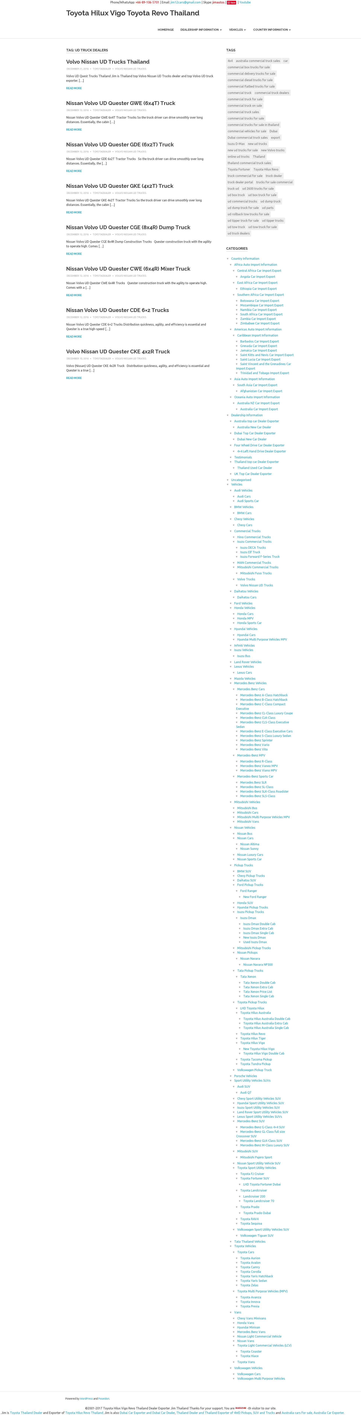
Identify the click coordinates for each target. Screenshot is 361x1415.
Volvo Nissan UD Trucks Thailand (107, 62)
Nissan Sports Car (249, 859)
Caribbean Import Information (257, 335)
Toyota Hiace (249, 1356)
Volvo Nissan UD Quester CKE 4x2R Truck (118, 351)
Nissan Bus (244, 833)
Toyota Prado (249, 1207)
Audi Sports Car (248, 501)
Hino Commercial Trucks (254, 537)
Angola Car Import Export (257, 276)
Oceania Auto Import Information (257, 397)
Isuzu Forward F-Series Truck (260, 556)
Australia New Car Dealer (254, 427)
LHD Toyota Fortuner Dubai (262, 1184)
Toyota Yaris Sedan (253, 1280)
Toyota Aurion (250, 1258)
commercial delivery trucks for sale (251, 73)
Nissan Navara (250, 958)
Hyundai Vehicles (245, 629)
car (286, 60)
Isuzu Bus (243, 656)
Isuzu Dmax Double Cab (259, 924)
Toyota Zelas (249, 1285)
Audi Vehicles (243, 490)
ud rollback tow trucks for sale (248, 214)
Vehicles (236, 29)
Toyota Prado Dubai (257, 1213)
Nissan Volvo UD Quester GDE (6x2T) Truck (120, 145)
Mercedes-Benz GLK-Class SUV (261, 1140)
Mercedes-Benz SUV (251, 1121)
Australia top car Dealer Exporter (256, 421)
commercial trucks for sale (246, 118)
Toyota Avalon (250, 1262)
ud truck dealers (239, 233)
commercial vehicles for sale (247, 131)
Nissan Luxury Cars (250, 854)
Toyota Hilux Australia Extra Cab (265, 1023)
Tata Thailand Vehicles (249, 1241)
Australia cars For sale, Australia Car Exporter (313, 1412)
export (275, 137)
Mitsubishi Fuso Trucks (256, 573)
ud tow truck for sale (262, 227)
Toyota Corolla (250, 1271)
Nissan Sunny (249, 848)
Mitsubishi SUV (247, 1151)
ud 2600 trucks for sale (258, 188)
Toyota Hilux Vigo (252, 1043)
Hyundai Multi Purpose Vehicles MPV (262, 639)
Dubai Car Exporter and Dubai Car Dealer (147, 1412)
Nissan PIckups (247, 952)
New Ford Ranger (255, 896)
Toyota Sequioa (251, 1223)
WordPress (86, 1398)
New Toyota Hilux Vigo (259, 1049)
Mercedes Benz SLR (253, 782)
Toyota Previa (249, 1306)
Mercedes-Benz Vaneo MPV (259, 766)
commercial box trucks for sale (249, 67)
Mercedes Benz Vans (251, 1332)
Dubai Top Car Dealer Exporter (255, 433)
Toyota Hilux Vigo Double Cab (263, 1053)
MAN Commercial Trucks (254, 562)
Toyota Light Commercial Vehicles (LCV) (264, 1345)
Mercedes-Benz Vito (254, 749)
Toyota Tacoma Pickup (256, 1059)
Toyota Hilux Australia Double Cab (266, 1018)
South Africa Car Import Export (261, 314)
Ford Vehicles (243, 603)
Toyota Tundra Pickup (255, 1064)
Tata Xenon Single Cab (258, 996)
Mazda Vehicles (245, 678)
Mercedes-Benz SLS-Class (257, 796)
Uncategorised (241, 480)
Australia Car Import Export (259, 409)
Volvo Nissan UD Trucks (130, 68)
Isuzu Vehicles (243, 650)
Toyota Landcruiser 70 (258, 1201)
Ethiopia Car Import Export (258, 288)
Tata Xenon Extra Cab (258, 987)
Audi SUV (243, 1086)
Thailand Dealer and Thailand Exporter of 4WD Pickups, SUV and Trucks (225, 1412)
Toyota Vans (246, 1362)
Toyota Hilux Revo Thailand (84, 1412)
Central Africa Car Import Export (259, 270)
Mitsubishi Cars (247, 812)
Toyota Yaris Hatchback (256, 1276)
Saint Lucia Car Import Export (260, 359)
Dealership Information (199, 29)
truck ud (233, 188)
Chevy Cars (244, 525)
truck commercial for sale (245, 175)
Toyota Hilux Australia (255, 1012)
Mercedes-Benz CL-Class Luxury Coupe (266, 713)
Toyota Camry (250, 1267)
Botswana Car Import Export (259, 300)
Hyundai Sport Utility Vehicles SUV (260, 1103)
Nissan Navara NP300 (258, 964)
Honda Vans (245, 1322)
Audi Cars (244, 496)
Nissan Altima (249, 844)
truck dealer (274, 175)
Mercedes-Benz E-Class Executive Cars (266, 731)
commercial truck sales (243, 112)
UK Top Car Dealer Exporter (253, 473)
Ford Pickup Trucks (250, 884)
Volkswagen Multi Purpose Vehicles (261, 1378)
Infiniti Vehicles (244, 645)
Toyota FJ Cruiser (252, 1173)
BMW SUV (244, 871)
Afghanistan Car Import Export (261, 391)
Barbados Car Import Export (259, 341)
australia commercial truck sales (258, 60)
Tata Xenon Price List (257, 991)
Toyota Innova (250, 1301)
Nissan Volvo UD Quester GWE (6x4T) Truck (120, 103)
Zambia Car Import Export (258, 318)
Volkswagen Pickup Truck (254, 1070)
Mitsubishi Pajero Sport (256, 1157)
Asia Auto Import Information (254, 379)
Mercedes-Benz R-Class (256, 761)
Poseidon (103, 1398)
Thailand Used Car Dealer (254, 467)
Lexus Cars (244, 672)
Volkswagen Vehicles (248, 1368)
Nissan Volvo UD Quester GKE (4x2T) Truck (119, 186)
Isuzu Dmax (248, 918)
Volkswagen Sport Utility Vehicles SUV (263, 1229)
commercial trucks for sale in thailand (253, 124)
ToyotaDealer (102, 68)
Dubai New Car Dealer (252, 439)
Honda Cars (245, 613)
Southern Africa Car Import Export (260, 294)
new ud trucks (257, 143)
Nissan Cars (245, 838)
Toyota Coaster (251, 1351)
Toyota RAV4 (249, 1219)
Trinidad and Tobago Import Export (264, 373)
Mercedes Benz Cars (251, 689)
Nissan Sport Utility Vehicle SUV (259, 1163)
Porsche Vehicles (245, 1076)
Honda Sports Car (249, 623)
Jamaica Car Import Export (258, 350)
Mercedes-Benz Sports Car (255, 776)
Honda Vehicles (244, 607)
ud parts (268, 207)
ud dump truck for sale (243, 207)
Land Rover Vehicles (248, 662)
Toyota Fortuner (239, 169)
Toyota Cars (245, 1252)
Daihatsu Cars (246, 597)
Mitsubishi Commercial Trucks (257, 567)
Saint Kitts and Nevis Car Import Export (267, 355)
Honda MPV (245, 618)
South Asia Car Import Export (257, 385)
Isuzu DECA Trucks (253, 547)
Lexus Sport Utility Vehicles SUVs (259, 1116)
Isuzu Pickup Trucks (250, 912)
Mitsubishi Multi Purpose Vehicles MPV (263, 817)
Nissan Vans (245, 1341)
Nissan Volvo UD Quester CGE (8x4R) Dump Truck (128, 227)
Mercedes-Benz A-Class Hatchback (264, 695)
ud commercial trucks (242, 201)
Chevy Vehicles (244, 519)
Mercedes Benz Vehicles (250, 683)
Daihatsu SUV (246, 880)
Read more (74, 88)
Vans (237, 1312)
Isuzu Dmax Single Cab (258, 933)
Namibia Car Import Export (258, 309)
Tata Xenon (248, 976)
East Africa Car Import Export (257, 282)
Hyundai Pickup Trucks (252, 907)
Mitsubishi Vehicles (247, 802)
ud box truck (236, 195)
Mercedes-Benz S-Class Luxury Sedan (265, 735)
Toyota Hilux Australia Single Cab (266, 1027)
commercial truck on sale (245, 105)
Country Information (270, 29)
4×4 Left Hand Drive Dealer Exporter (261, 451)
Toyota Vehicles (245, 1246)
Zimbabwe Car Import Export (260, 323)
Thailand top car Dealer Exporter (256, 461)
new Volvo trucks (272, 150)
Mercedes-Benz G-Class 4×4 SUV (262, 1127)
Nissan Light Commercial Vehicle (259, 1336)
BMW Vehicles (243, 507)
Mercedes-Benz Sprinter (256, 740)
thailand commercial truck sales (249, 163)
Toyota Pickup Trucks (252, 1002)
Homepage (166, 29)
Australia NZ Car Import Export (258, 403)
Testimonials (243, 457)
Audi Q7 (245, 1092)
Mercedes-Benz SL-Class (256, 787)
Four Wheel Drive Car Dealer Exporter (259, 445)
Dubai (274, 131)
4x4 (230, 60)
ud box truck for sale (262, 195)
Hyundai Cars (246, 635)
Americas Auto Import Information (258, 329)
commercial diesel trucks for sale (250, 80)
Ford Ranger (248, 890)
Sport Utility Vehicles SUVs (252, 1080)
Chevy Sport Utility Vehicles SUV (259, 1098)
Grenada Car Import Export (258, 346)
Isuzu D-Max (236, 143)
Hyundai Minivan (248, 1327)
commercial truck (239, 92)
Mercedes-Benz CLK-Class (257, 717)
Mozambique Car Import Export (261, 305)
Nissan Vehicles (244, 827)
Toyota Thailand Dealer (26, 1412)
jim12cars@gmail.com (186, 2)
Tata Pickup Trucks (250, 970)
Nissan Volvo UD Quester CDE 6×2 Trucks (117, 310)
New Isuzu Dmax (254, 937)
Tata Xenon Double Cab (259, 982)
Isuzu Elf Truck (250, 552)
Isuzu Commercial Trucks (254, 541)
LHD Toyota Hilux (252, 1008)
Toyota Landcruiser (253, 1190)
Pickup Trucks (243, 865)
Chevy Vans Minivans (251, 1318)
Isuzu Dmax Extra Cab (258, 928)
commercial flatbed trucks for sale (251, 86)
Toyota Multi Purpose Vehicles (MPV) (262, 1291)
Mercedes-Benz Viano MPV (258, 770)
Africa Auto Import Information (255, 264)
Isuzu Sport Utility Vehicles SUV (258, 1107)
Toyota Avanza (250, 1297)
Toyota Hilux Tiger (253, 1038)
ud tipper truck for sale (243, 220)
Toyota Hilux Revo (265, 169)
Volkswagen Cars (249, 1374)
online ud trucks (239, 156)
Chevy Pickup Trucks (251, 875)
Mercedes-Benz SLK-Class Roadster (264, 791)
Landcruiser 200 (254, 1196)
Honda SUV (245, 903)
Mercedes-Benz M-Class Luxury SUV (264, 1145)
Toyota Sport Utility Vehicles (256, 1167)
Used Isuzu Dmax (255, 942)
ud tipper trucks (273, 220)
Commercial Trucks (247, 531)
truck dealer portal (240, 182)
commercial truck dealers (272, 92)
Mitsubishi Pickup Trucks (254, 948)
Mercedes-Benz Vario (254, 744)
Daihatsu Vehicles (246, 591)
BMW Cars (244, 513)
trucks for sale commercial (274, 182)
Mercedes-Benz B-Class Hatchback (263, 699)
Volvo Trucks (246, 579)
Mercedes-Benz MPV (251, 755)
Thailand (259, 156)
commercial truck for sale (245, 99)
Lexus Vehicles (244, 666)
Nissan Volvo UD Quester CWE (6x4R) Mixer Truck (128, 269)
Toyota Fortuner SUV (254, 1178)
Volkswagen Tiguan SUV (257, 1235)
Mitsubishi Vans (248, 821)
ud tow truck (236, 227)
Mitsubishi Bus (247, 808)
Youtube (245, 2)
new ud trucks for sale (243, 150)
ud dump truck (271, 201)
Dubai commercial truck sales (248, 137)
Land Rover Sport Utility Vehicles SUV (262, 1112)
